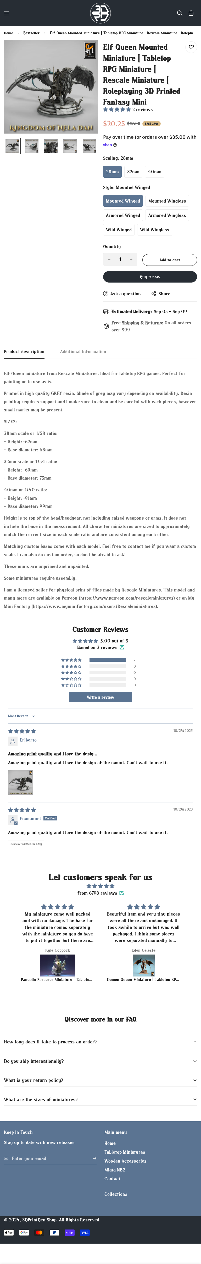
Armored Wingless (167, 215)
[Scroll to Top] (191, 1235)
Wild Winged (119, 230)
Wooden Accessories (125, 1161)
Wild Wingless (154, 230)
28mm (112, 172)
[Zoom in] (87, 51)
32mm (133, 172)
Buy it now (150, 276)
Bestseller (31, 32)
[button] (191, 13)
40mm (154, 172)
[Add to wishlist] (191, 47)
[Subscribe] (91, 1158)
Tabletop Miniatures (124, 1152)
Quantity (112, 246)
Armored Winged (123, 215)
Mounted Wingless (167, 201)
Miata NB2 (114, 1170)
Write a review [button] (100, 697)
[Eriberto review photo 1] (20, 782)
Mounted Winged (123, 201)
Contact (112, 1179)
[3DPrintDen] (100, 13)
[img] (22, 731)
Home (8, 32)
